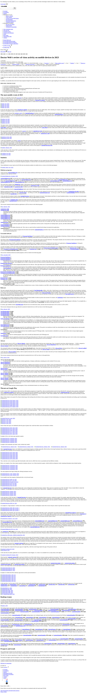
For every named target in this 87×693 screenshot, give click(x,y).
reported (24, 131)
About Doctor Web (7, 36)
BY (24, 54)
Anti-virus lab (6, 30)
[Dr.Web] (4, 6)
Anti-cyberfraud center (8, 29)
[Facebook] (7, 681)
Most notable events (59, 63)
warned (19, 140)
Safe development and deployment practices (10, 690)
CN (4, 54)
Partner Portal (9, 25)
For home (5, 11)
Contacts (5, 37)
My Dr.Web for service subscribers (10, 43)
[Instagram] (7, 680)
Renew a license (9, 16)
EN (6, 54)
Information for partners (8, 674)
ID (26, 54)
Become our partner (10, 24)
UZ (21, 54)
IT (14, 54)
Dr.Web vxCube (7, 45)
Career (4, 34)
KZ (19, 54)
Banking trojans (15, 64)
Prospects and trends (30, 64)
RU (1, 54)
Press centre (5, 35)
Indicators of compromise (6, 663)
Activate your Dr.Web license (12, 18)
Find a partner (9, 17)
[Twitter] (7, 683)
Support (5, 13)
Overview (46, 63)
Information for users (7, 673)
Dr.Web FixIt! (6, 47)
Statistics (72, 63)
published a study (18, 113)
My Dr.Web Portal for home (9, 41)
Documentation (9, 19)
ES (9, 54)
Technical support (10, 22)
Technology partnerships (11, 26)
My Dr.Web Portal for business (10, 42)
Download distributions (11, 20)
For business (6, 12)
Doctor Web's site (7, 40)
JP (16, 54)
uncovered (19, 97)
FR (12, 54)
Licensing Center (7, 31)
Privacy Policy (4, 691)
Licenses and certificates (8, 32)
